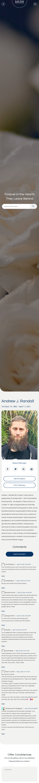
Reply (3, 576)
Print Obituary (19, 485)
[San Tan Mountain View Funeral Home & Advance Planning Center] (19, 4)
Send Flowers (19, 479)
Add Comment (19, 554)
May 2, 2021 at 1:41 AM (23, 671)
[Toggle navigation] (35, 4)
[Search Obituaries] (33, 206)
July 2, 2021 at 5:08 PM (30, 708)
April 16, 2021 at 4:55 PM (25, 592)
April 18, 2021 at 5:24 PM (24, 616)
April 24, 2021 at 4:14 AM (22, 650)
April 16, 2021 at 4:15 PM (23, 580)
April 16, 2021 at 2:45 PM (24, 564)
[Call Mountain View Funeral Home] (3, 4)
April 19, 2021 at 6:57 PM (20, 630)
